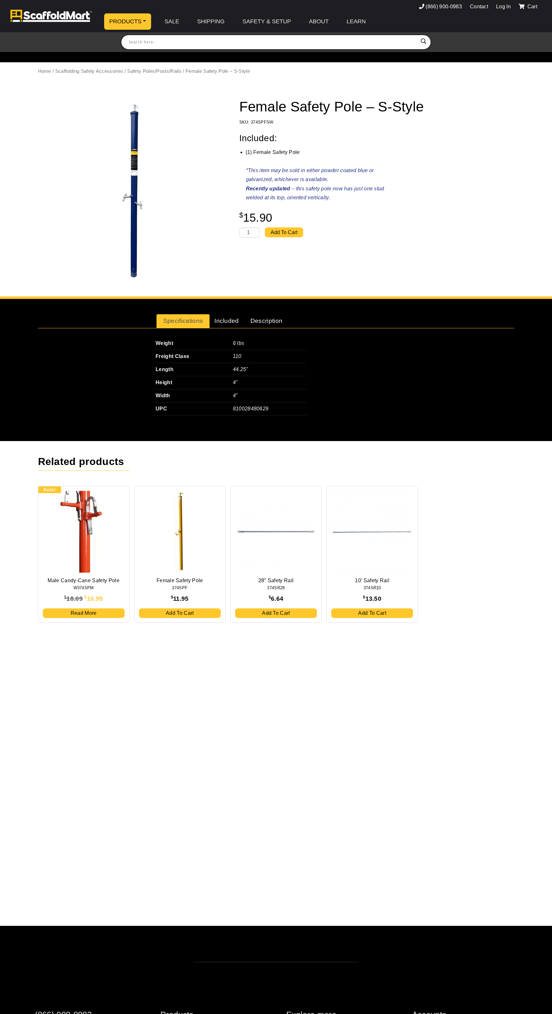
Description (266, 320)
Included (226, 320)
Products (125, 21)
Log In (503, 6)
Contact (479, 6)
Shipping (211, 21)
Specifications (183, 320)
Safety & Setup (266, 21)
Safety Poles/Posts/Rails (154, 71)
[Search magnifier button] (423, 42)
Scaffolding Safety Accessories (89, 71)
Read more (84, 613)
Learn (356, 21)
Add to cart (284, 232)
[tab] (183, 321)
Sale (172, 21)
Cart (531, 6)
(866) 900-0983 (443, 6)
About (319, 21)
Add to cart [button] (180, 613)
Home (44, 71)
